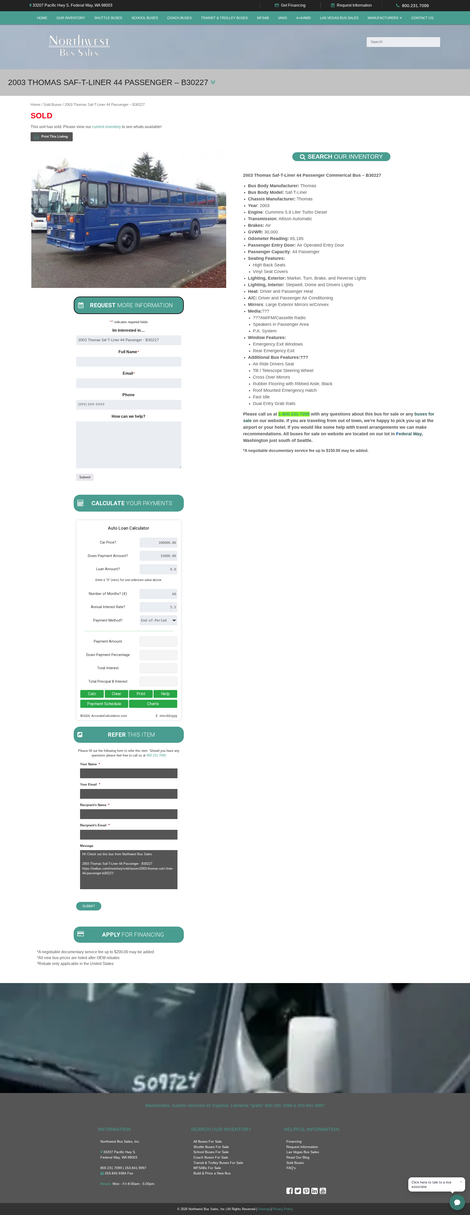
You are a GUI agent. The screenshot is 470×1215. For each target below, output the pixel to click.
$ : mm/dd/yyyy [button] (166, 716)
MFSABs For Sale (207, 1168)
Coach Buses (179, 18)
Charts (153, 703)
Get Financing (293, 5)
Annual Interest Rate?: (108, 607)
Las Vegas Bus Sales (339, 18)
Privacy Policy (282, 1209)
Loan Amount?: (108, 569)
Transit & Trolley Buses (224, 18)
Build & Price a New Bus (212, 1173)
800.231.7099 (415, 5)
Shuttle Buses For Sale (211, 1147)
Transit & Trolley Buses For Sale (218, 1163)
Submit (84, 477)
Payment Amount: (108, 641)
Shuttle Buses (108, 18)
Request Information (354, 5)
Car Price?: (108, 542)
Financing (294, 1141)
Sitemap (264, 1209)
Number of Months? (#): (108, 594)
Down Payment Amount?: (108, 556)
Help (165, 693)
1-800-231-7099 (294, 414)
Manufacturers (383, 18)
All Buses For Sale (207, 1141)
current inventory (106, 127)
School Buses (144, 18)
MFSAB (263, 18)
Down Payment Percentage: (108, 655)
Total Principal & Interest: (108, 681)
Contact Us (422, 18)
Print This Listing (54, 136)
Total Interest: (108, 668)
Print (141, 693)
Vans (282, 18)
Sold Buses (52, 105)
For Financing (133, 934)
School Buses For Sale (211, 1152)
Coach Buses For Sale (210, 1157)
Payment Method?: (108, 620)
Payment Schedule (104, 703)
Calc (92, 693)
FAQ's (291, 1168)
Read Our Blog (297, 1157)
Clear (116, 693)
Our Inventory (71, 18)
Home (42, 18)
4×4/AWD (303, 18)
